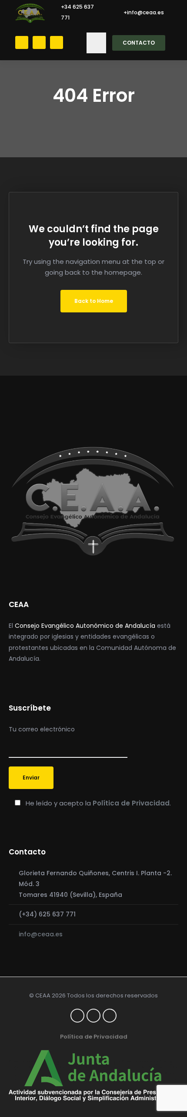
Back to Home (93, 301)
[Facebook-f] (77, 1016)
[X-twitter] (39, 42)
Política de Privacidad (131, 803)
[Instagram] (56, 42)
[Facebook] (21, 42)
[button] (96, 42)
